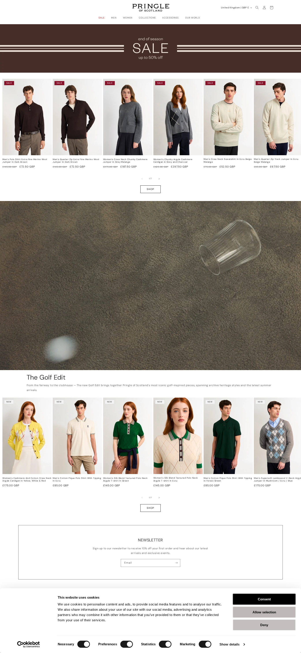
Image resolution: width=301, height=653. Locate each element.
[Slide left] (142, 179)
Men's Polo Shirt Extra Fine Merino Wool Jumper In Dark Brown (24, 161)
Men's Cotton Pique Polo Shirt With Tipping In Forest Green (228, 479)
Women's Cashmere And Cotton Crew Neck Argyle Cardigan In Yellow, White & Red (27, 479)
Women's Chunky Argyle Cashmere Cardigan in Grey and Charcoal (173, 161)
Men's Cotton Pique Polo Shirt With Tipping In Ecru (77, 479)
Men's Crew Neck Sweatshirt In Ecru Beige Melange (228, 160)
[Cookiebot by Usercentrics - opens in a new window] (28, 644)
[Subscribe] (176, 563)
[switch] (126, 644)
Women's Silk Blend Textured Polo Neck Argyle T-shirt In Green (125, 479)
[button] (103, 17)
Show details (229, 644)
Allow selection (264, 612)
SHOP (150, 189)
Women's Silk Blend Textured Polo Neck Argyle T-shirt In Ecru (175, 479)
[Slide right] (159, 179)
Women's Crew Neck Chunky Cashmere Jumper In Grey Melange (125, 161)
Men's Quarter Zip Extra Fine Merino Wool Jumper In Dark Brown (76, 161)
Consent (264, 599)
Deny (264, 625)
